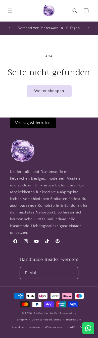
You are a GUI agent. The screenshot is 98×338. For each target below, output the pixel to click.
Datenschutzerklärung (46, 319)
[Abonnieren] (72, 273)
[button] (10, 10)
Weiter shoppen (49, 91)
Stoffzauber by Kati (46, 313)
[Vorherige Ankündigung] (9, 28)
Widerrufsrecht (55, 327)
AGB (73, 327)
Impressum (73, 319)
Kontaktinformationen (26, 327)
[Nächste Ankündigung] (88, 28)
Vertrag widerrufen (33, 123)
